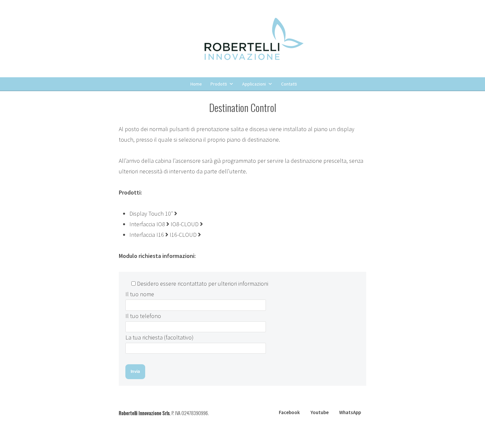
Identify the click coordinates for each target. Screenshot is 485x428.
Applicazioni (254, 84)
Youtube (319, 412)
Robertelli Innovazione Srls (144, 412)
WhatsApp (350, 412)
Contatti (289, 84)
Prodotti (218, 84)
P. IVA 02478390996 (190, 412)
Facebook (289, 412)
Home (196, 84)
